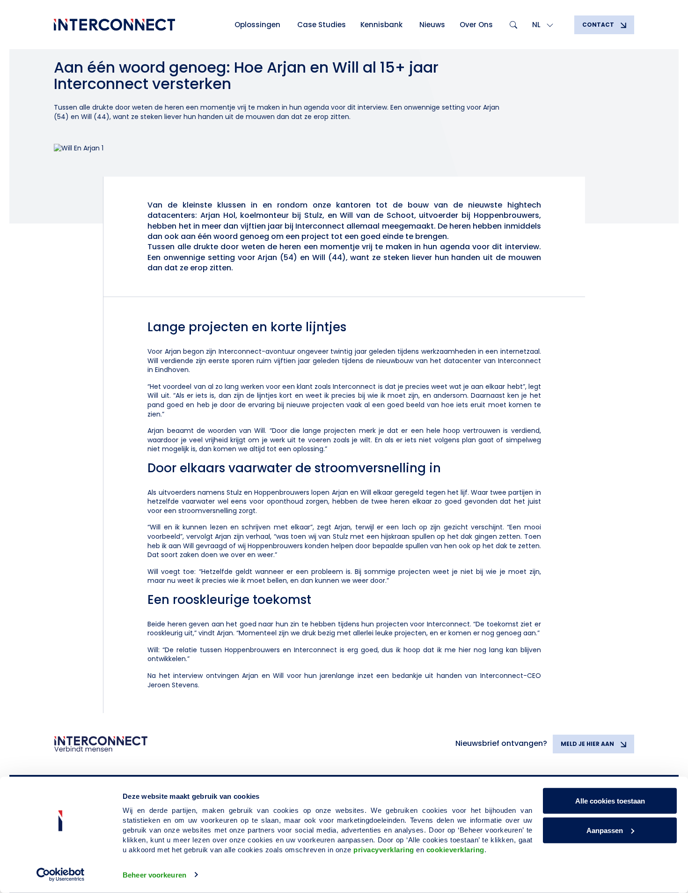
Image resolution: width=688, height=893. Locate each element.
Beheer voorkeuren (154, 875)
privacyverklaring (383, 850)
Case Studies (321, 25)
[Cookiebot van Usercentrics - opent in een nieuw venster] (61, 875)
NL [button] (537, 25)
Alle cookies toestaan (610, 801)
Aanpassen (604, 830)
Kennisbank (381, 25)
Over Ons (476, 25)
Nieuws (432, 25)
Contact (598, 25)
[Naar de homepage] (114, 25)
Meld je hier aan (588, 744)
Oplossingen (257, 25)
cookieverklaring (455, 850)
